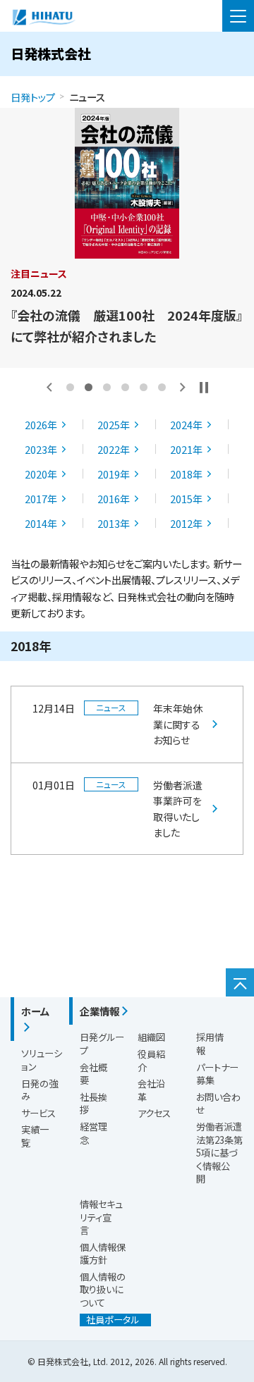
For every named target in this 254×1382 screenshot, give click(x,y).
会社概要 (93, 1074)
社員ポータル (109, 1320)
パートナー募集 (217, 1074)
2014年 (41, 524)
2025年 (113, 425)
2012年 (186, 524)
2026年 (41, 425)
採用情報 (210, 1043)
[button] (49, 387)
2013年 (113, 524)
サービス (38, 1113)
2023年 (41, 450)
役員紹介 (151, 1060)
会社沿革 (151, 1090)
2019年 (113, 474)
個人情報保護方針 (103, 1253)
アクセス (154, 1113)
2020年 (41, 474)
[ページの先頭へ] (240, 982)
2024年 (186, 425)
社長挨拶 (93, 1103)
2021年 (186, 450)
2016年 (113, 499)
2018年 (186, 474)
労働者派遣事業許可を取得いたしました (177, 808)
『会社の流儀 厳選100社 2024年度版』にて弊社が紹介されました (127, 325)
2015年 (186, 499)
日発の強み (39, 1090)
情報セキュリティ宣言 (101, 1217)
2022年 (113, 450)
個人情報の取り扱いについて (103, 1289)
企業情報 (99, 1011)
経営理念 (93, 1133)
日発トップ (33, 97)
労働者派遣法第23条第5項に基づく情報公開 (219, 1152)
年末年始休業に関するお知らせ (177, 724)
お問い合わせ (218, 1103)
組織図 (151, 1037)
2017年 (41, 499)
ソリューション (41, 1060)
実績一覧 (35, 1136)
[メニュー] (238, 16)
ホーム (35, 1011)
